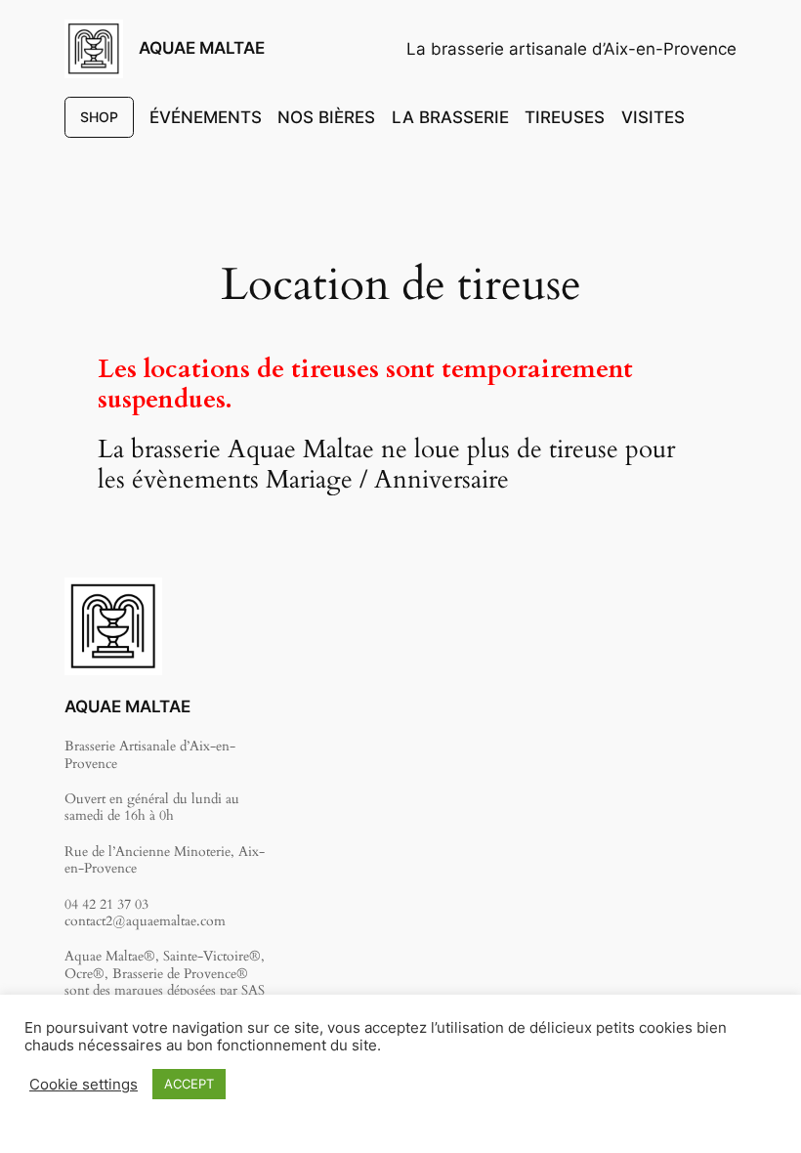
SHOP (99, 116)
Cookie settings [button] (83, 1084)
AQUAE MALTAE (202, 48)
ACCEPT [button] (189, 1083)
